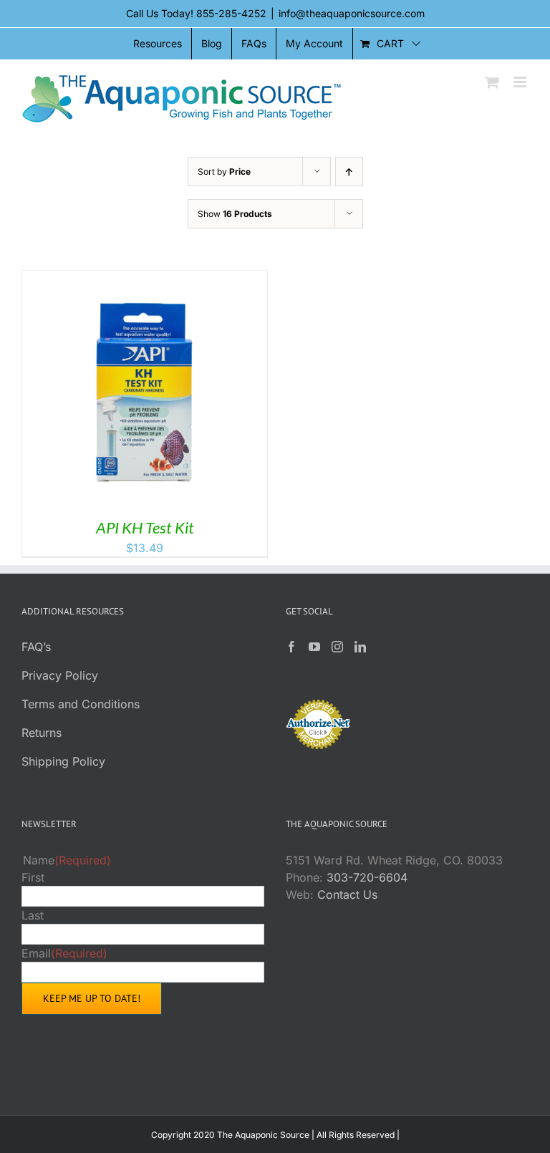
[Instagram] (337, 646)
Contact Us (347, 894)
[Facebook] (291, 646)
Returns (41, 732)
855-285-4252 (231, 13)
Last (32, 915)
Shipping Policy (63, 761)
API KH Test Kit (145, 527)
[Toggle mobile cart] (492, 82)
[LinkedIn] (360, 646)
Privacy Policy (59, 675)
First (32, 877)
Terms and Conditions (80, 704)
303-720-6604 (367, 877)
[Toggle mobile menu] (521, 82)
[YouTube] (314, 646)
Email (64, 953)
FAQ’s (36, 647)
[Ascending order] (349, 171)
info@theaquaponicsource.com (352, 13)
